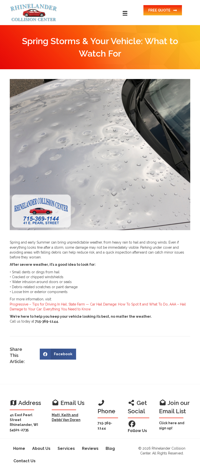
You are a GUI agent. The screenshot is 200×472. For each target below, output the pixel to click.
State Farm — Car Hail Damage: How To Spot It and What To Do (118, 304)
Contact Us (24, 461)
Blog (110, 448)
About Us (41, 448)
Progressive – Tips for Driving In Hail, (39, 304)
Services (66, 448)
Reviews (90, 448)
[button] (162, 10)
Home (19, 448)
